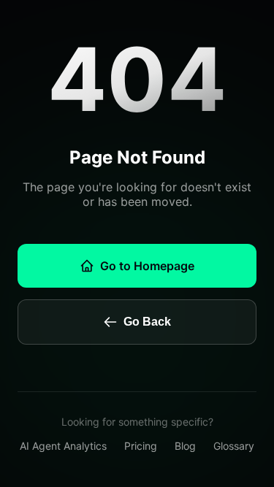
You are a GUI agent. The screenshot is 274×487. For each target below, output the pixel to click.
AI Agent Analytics (63, 446)
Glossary (233, 446)
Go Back (147, 321)
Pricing (140, 446)
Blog (185, 446)
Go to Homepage (147, 265)
